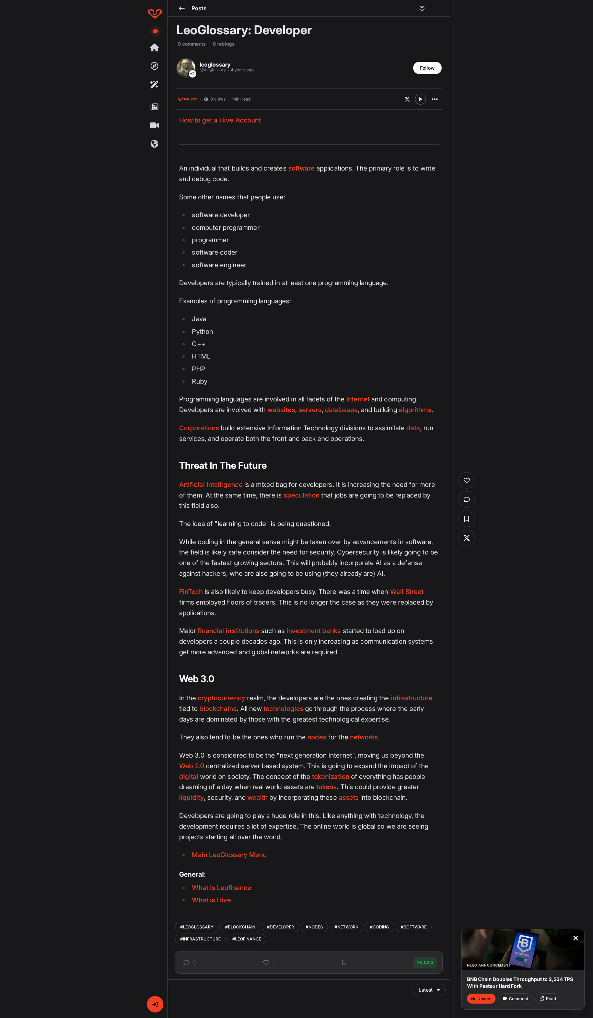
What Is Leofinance (221, 888)
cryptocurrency (221, 698)
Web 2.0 (191, 766)
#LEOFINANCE (246, 938)
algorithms (415, 410)
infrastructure (412, 698)
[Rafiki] (155, 85)
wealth (257, 797)
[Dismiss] (575, 938)
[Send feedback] (155, 31)
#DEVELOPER (280, 926)
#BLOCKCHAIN (240, 926)
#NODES (314, 926)
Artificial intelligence (211, 485)
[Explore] (155, 66)
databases (341, 410)
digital (188, 777)
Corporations (199, 428)
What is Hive (211, 900)
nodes (316, 737)
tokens (326, 787)
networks (364, 737)
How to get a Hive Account (220, 120)
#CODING (379, 926)
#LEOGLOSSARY (196, 926)
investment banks (314, 631)
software (301, 168)
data (413, 428)
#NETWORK (346, 926)
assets (349, 797)
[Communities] (155, 144)
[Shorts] (155, 125)
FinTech (191, 592)
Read (551, 998)
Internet (358, 399)
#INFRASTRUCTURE (200, 938)
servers (310, 410)
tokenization (330, 777)
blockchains (218, 709)
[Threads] (155, 47)
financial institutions (228, 631)
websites (281, 410)
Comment (518, 998)
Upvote (484, 998)
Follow (427, 68)
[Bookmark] (344, 962)
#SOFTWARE (414, 926)
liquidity (191, 797)
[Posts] (155, 107)
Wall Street (407, 592)
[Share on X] (407, 99)
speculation (302, 495)
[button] (155, 1004)
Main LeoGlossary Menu (229, 855)
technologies (283, 709)
